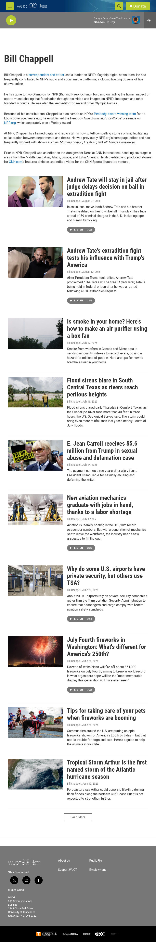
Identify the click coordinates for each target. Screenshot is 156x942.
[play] (11, 20)
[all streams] (150, 20)
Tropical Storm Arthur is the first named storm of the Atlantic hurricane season (107, 769)
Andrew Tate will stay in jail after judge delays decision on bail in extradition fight (107, 186)
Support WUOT (67, 869)
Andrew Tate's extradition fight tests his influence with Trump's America (106, 257)
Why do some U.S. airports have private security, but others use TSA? (106, 576)
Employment (97, 869)
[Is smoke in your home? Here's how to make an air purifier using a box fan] (35, 333)
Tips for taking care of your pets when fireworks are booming (106, 714)
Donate (139, 6)
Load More (78, 817)
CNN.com (15, 162)
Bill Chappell (74, 200)
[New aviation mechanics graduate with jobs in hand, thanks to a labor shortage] (35, 509)
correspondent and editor (46, 75)
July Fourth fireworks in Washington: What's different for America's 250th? (106, 646)
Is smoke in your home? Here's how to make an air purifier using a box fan (107, 328)
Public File (95, 860)
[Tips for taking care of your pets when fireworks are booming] (35, 722)
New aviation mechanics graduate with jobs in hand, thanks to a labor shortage (100, 504)
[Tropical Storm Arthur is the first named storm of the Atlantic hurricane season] (35, 774)
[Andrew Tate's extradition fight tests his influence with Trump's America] (35, 262)
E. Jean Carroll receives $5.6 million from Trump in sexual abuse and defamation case (102, 450)
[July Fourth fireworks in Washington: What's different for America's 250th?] (35, 651)
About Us (64, 860)
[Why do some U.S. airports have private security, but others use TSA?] (35, 580)
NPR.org (10, 123)
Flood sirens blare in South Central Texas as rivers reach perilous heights (102, 387)
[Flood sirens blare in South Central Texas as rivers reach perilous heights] (35, 392)
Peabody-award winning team (115, 114)
